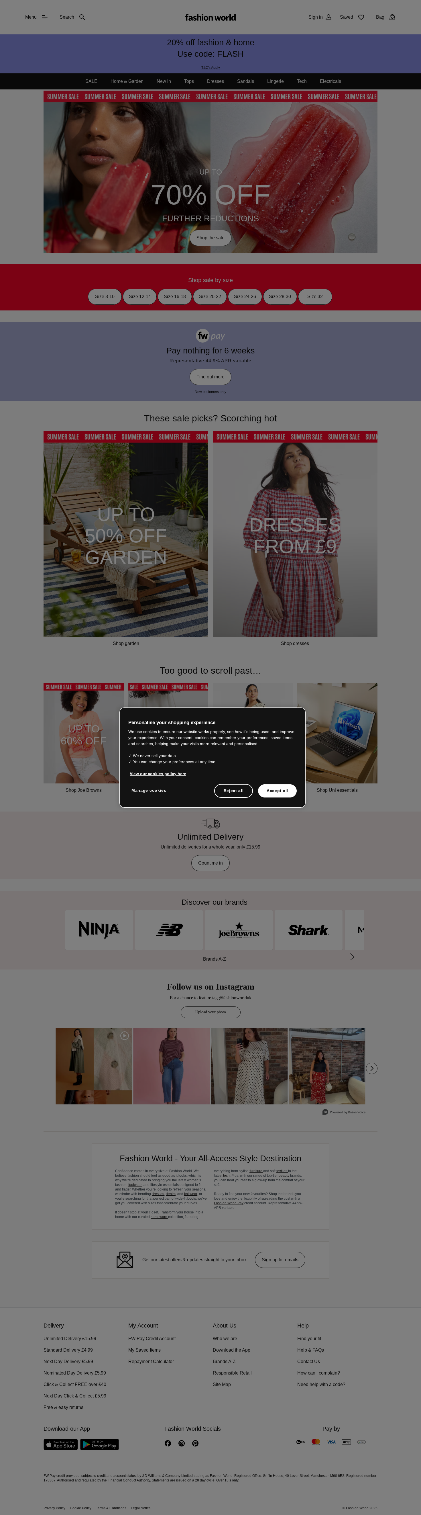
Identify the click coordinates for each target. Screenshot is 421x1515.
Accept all (277, 790)
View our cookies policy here (155, 773)
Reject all (234, 790)
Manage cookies (147, 790)
